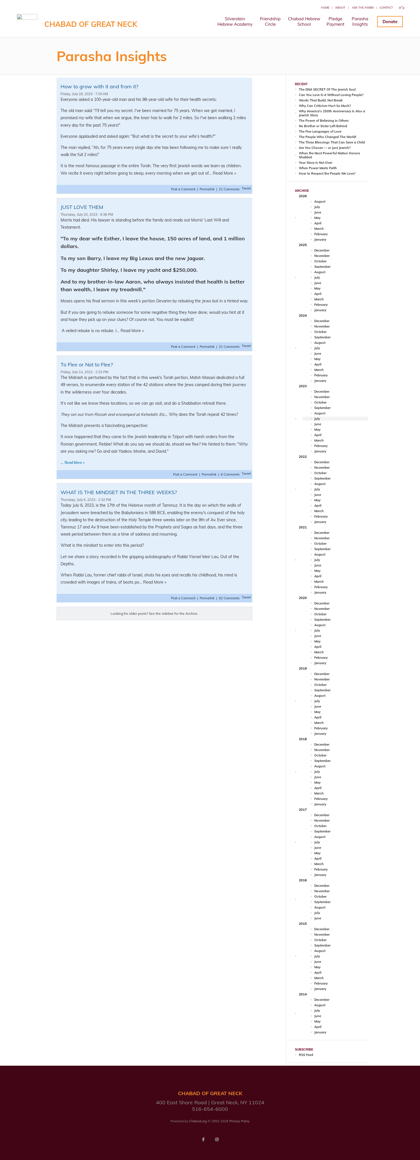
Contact (386, 7)
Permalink (207, 189)
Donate (390, 21)
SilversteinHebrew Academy (235, 21)
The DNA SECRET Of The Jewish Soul (327, 89)
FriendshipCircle (270, 21)
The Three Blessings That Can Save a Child (332, 142)
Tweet (246, 188)
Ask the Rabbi (363, 7)
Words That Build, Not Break (321, 100)
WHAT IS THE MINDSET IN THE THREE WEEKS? (119, 492)
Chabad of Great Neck (90, 24)
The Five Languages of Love (320, 131)
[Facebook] (203, 1139)
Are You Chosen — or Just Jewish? (325, 148)
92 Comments (229, 598)
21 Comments (229, 189)
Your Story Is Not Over (315, 163)
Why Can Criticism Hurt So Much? (325, 106)
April (317, 223)
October (320, 261)
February (321, 234)
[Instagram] (216, 1139)
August (319, 201)
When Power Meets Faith (318, 168)
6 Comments (230, 474)
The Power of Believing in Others (324, 121)
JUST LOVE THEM (82, 207)
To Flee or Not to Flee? (87, 364)
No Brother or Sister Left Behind (323, 126)
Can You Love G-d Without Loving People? (331, 95)
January (320, 239)
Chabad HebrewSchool (304, 21)
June (317, 212)
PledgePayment (335, 21)
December (321, 250)
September (322, 267)
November (322, 256)
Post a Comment (183, 189)
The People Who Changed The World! (327, 137)
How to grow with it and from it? (99, 86)
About (340, 7)
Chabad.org (198, 1121)
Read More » (75, 462)
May (317, 218)
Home (325, 7)
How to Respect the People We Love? (327, 173)
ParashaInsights (360, 21)
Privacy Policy (239, 1121)
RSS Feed (306, 1055)
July (317, 207)
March (319, 229)
